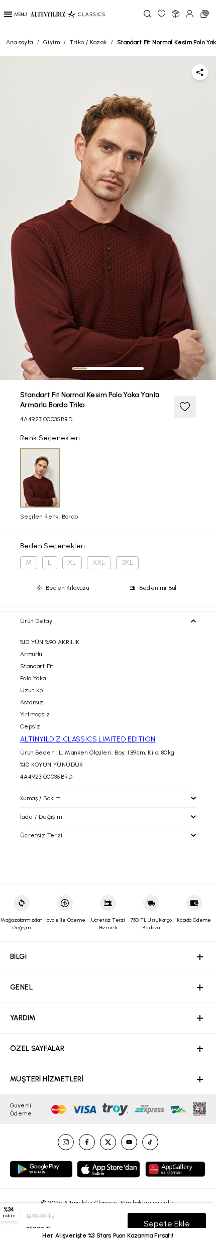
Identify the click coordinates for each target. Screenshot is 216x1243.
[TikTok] (150, 1142)
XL (72, 562)
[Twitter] (108, 1142)
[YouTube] (129, 1142)
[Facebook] (87, 1142)
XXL (98, 562)
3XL (127, 562)
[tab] (80, 368)
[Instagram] (66, 1142)
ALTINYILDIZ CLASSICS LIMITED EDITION (87, 739)
